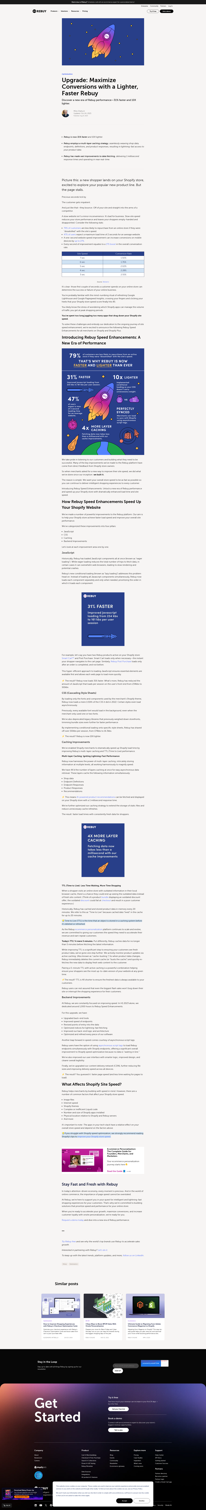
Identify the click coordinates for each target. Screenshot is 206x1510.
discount (85, 900)
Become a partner (161, 1476)
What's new (138, 1463)
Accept (124, 1501)
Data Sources (86, 1471)
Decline (141, 1501)
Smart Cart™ (68, 658)
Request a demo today (73, 1220)
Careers (37, 1460)
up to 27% (79, 241)
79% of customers (72, 228)
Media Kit (168, 1505)
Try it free (153, 11)
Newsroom (38, 1458)
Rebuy (65, 1264)
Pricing (85, 11)
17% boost (111, 244)
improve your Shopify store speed (94, 1136)
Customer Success (161, 1463)
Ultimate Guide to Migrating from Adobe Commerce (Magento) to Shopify (144, 1325)
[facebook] (51, 1505)
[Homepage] (39, 11)
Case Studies (138, 1458)
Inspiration (137, 1460)
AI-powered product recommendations (96, 797)
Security (160, 1505)
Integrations (86, 1474)
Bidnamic (106, 282)
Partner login (159, 1479)
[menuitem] (144, 6)
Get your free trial (118, 1409)
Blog (111, 1455)
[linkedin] (35, 1505)
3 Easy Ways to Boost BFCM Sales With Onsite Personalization (101, 1325)
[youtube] (40, 1505)
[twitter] (46, 1505)
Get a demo (167, 11)
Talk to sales (118, 1430)
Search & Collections (89, 1460)
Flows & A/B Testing (88, 1463)
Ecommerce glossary (117, 1466)
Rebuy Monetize (87, 1466)
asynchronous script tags (110, 1045)
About (36, 1455)
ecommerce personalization (88, 929)
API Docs (158, 1458)
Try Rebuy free (69, 1241)
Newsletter (113, 1463)
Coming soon (138, 1466)
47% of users (70, 234)
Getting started (160, 1460)
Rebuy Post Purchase (121, 661)
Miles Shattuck (79, 111)
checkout (106, 900)
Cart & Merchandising (89, 1455)
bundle (104, 897)
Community (114, 1460)
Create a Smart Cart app (163, 1482)
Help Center (159, 1455)
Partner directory (161, 1473)
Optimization (74, 1264)
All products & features (89, 1477)
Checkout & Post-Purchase (91, 1458)
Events (112, 1458)
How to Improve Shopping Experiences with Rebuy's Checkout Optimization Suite (60, 1325)
